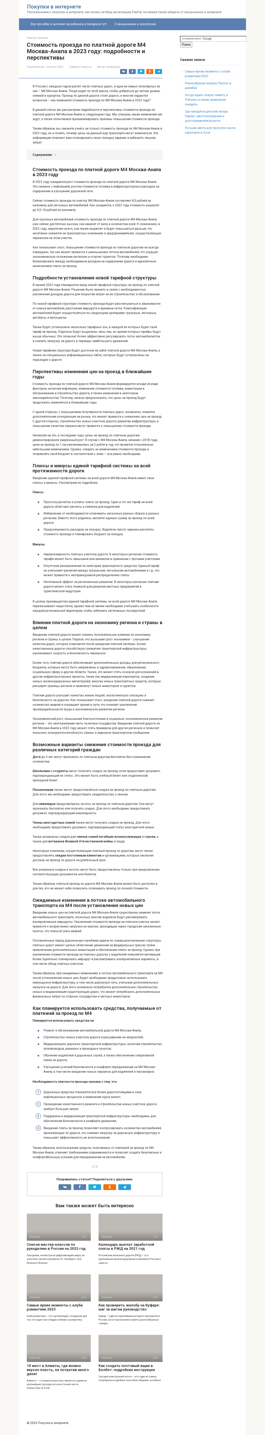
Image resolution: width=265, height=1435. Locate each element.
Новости (86, 66)
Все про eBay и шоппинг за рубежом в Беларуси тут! (69, 24)
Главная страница (37, 37)
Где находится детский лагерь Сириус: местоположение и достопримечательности (206, 116)
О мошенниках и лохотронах (135, 24)
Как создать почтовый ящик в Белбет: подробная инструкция (127, 1367)
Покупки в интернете (54, 6)
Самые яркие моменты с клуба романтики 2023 (55, 1307)
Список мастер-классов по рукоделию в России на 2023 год (56, 1246)
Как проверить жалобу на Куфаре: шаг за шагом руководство (129, 1307)
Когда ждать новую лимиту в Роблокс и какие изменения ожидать (206, 99)
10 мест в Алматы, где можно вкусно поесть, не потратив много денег (58, 1369)
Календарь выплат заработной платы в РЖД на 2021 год (126, 1246)
